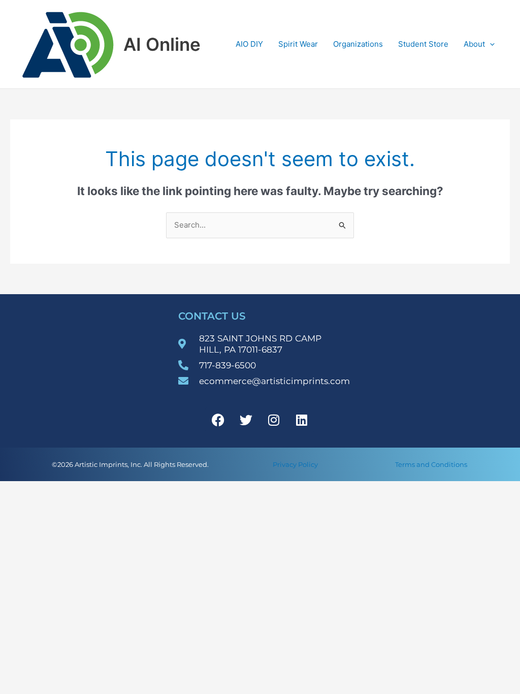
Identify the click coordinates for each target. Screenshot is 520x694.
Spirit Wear (298, 44)
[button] (490, 44)
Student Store (423, 44)
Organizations (358, 44)
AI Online (162, 44)
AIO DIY (249, 44)
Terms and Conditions (431, 464)
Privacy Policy (295, 464)
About (474, 44)
